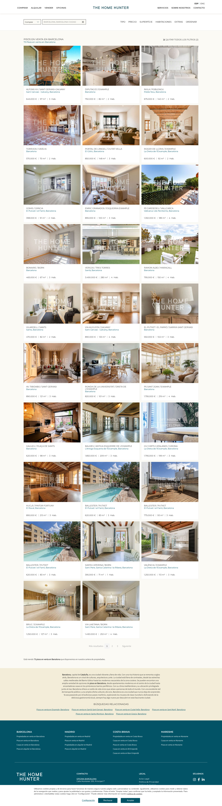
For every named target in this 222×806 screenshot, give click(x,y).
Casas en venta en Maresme (172, 740)
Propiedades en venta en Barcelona (31, 736)
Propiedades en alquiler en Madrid (78, 744)
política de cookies (134, 794)
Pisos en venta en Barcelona (28, 740)
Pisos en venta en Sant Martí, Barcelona (169, 709)
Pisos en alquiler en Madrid (75, 749)
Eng (202, 3)
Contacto (199, 8)
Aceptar (130, 800)
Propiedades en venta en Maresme (174, 736)
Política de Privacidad (149, 782)
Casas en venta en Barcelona (28, 744)
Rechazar (107, 800)
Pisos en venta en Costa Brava (125, 744)
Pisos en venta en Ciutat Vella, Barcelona (132, 709)
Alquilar (36, 8)
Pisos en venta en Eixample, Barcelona (52, 709)
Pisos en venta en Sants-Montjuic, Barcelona (95, 713)
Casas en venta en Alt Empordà (125, 749)
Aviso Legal (144, 779)
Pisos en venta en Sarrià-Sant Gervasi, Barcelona (92, 709)
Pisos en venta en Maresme (171, 744)
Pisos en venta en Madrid (74, 740)
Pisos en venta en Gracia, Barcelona (131, 713)
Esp (196, 3)
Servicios (162, 8)
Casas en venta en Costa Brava (125, 740)
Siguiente (126, 646)
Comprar (22, 8)
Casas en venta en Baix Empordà (126, 753)
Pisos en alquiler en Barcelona (28, 749)
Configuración (88, 800)
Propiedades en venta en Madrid (77, 736)
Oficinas (61, 8)
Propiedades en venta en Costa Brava (127, 736)
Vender (49, 8)
